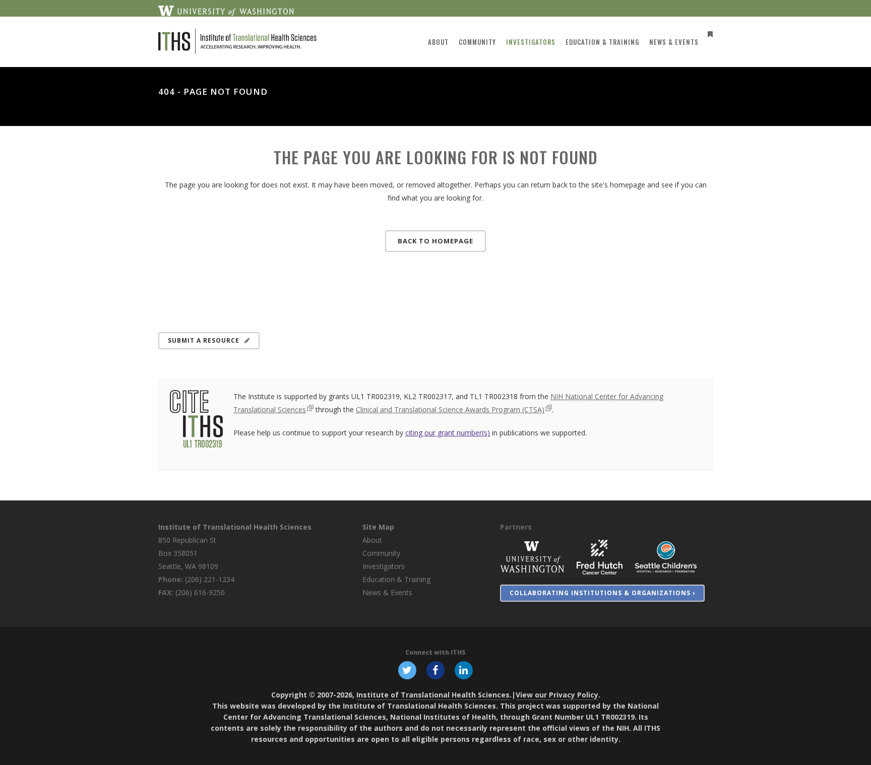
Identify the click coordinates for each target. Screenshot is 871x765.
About (372, 540)
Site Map (378, 527)
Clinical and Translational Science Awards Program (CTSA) (450, 409)
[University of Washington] (532, 556)
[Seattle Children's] (666, 556)
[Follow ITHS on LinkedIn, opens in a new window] (464, 669)
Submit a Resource (203, 340)
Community (381, 553)
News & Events (387, 592)
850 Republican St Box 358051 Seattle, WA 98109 (188, 553)
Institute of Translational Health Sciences (235, 527)
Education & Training (396, 579)
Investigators (383, 566)
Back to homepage (435, 240)
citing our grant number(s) (447, 432)
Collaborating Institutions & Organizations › (602, 593)
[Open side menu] (708, 34)
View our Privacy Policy (557, 694)
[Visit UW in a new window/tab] (226, 10)
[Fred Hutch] (600, 556)
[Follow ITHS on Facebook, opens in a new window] (435, 669)
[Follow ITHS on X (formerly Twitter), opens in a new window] (407, 669)
